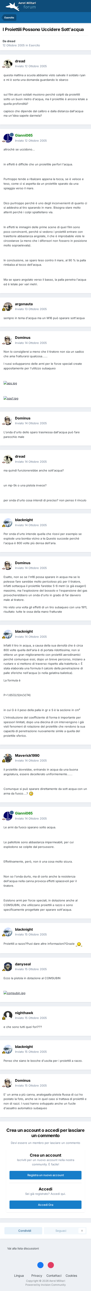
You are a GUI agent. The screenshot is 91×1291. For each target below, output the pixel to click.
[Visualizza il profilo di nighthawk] (8, 1015)
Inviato (31, 66)
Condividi (24, 1230)
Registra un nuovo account (45, 1175)
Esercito (34, 45)
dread (11, 41)
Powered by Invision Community (45, 1284)
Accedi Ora (45, 1204)
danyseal (23, 964)
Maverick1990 (27, 755)
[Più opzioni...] (83, 63)
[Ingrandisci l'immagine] (10, 383)
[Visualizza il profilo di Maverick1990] (8, 758)
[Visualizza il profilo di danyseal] (8, 966)
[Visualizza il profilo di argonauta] (8, 306)
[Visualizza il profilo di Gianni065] (8, 138)
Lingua (19, 1275)
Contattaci (53, 1275)
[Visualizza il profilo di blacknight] (8, 522)
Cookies (71, 1275)
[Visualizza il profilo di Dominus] (8, 340)
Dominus (22, 337)
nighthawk (24, 1013)
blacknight (24, 520)
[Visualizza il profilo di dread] (8, 63)
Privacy (36, 1275)
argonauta (24, 304)
